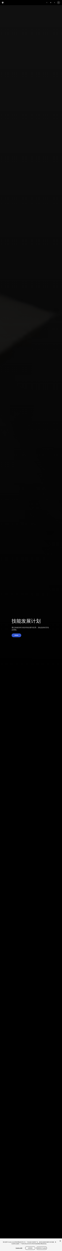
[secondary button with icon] (58, 2)
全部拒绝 (30, 1248)
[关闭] (60, 1241)
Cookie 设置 (19, 1248)
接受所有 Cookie (41, 1248)
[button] (16, 635)
